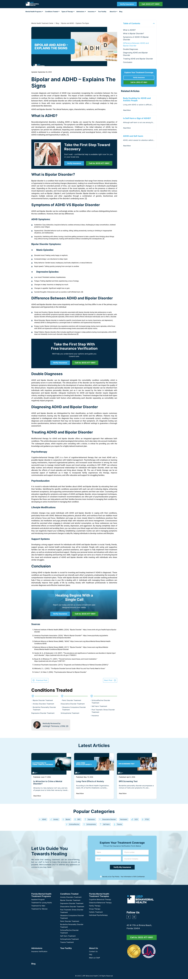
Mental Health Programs (33, 11)
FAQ (90, 955)
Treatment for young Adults (41, 903)
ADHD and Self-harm (133, 136)
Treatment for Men (38, 906)
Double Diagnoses (130, 49)
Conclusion (127, 62)
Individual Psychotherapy (98, 915)
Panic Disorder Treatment (71, 700)
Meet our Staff (94, 958)
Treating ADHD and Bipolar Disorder (138, 59)
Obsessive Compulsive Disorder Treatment (72, 916)
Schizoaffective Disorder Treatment (69, 931)
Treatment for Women (39, 909)
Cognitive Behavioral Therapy (100, 899)
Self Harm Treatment (99, 706)
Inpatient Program (38, 899)
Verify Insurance (127, 4)
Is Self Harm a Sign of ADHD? (137, 118)
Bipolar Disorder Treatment (43, 700)
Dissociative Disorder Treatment (73, 704)
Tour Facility (102, 11)
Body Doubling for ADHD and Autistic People (137, 99)
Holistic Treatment (96, 912)
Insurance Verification (39, 951)
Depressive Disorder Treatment (42, 713)
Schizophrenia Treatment (70, 713)
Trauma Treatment (67, 942)
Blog (120, 11)
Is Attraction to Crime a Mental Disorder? (47, 782)
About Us (113, 11)
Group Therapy (94, 909)
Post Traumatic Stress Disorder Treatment (71, 911)
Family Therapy (94, 906)
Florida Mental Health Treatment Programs (41, 895)
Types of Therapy (67, 11)
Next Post (108, 680)
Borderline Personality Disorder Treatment (71, 925)
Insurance (91, 11)
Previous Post (41, 680)
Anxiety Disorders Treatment (43, 704)
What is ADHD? (129, 30)
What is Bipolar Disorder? (133, 33)
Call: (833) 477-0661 (151, 4)
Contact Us (93, 951)
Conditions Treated (51, 11)
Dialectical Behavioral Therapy (100, 903)
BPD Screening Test (128, 781)
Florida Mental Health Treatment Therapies (99, 895)
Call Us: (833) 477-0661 (99, 163)
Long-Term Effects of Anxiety (90, 781)
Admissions (80, 11)
